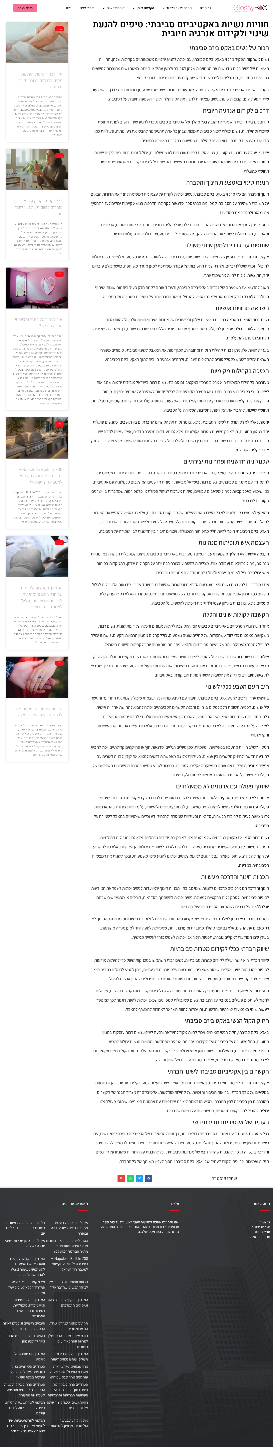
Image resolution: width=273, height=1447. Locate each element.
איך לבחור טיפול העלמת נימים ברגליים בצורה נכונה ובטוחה (40, 80)
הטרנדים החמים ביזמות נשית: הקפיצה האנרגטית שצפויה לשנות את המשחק (24, 1390)
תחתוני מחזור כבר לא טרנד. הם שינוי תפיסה (68, 1326)
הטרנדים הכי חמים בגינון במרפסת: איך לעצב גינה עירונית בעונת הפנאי (27, 1372)
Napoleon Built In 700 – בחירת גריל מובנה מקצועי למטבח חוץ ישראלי (40, 476)
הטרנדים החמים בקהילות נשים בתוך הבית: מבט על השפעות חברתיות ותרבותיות (68, 1390)
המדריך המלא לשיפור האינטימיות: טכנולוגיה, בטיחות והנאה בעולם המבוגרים (29, 1308)
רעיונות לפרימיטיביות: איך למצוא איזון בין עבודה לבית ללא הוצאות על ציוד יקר (26, 1426)
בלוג (69, 8)
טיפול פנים (87, 8)
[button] (148, 1178)
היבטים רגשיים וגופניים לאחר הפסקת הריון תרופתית (24, 1326)
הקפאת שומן (145, 8)
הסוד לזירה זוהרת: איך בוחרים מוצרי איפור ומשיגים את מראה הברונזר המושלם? (67, 1246)
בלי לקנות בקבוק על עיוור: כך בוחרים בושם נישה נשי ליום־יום (37, 207)
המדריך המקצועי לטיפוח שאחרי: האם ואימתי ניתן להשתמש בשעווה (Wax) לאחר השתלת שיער (41, 597)
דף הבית (205, 8)
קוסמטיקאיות (116, 8)
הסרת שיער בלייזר (179, 8)
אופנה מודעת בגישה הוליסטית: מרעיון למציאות (69, 1423)
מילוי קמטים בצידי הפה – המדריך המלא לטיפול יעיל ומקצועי (26, 1287)
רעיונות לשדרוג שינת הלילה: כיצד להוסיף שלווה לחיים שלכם (25, 1408)
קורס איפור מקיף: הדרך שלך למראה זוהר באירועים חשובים (67, 1341)
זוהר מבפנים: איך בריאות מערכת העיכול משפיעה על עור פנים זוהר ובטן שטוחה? (69, 1372)
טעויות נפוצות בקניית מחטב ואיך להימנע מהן (25, 1338)
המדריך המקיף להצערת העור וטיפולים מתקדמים (67, 1302)
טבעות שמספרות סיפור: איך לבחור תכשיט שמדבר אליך (38, 712)
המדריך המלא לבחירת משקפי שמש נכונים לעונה (69, 1356)
